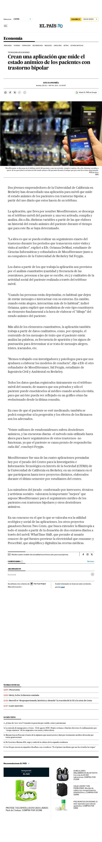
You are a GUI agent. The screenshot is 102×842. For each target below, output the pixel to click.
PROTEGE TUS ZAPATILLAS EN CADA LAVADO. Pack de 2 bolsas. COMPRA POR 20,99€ (27, 809)
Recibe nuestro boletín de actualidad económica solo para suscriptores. (40, 554)
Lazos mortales (16, 706)
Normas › (90, 561)
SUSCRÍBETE (75, 19)
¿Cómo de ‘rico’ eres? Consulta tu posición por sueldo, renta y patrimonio (36, 723)
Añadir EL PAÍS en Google (88, 92)
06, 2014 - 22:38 (57, 85)
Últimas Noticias (77, 45)
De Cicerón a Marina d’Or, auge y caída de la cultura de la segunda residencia (37, 742)
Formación (26, 45)
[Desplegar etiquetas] (92, 574)
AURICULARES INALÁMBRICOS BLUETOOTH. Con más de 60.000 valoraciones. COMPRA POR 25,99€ (85, 775)
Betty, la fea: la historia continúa (24, 695)
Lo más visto (10, 717)
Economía (13, 38)
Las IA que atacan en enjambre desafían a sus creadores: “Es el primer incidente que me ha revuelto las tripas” (51, 747)
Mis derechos (38, 45)
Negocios (48, 45)
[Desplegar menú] (6, 26)
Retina (66, 45)
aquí (63, 587)
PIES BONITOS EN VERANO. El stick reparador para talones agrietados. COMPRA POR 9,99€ (85, 805)
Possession (14, 690)
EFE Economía (51, 83)
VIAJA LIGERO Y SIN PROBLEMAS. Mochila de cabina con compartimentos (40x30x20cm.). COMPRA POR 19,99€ (85, 790)
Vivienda (17, 45)
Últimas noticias (12, 685)
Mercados (8, 45)
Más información (14, 587)
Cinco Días (58, 45)
